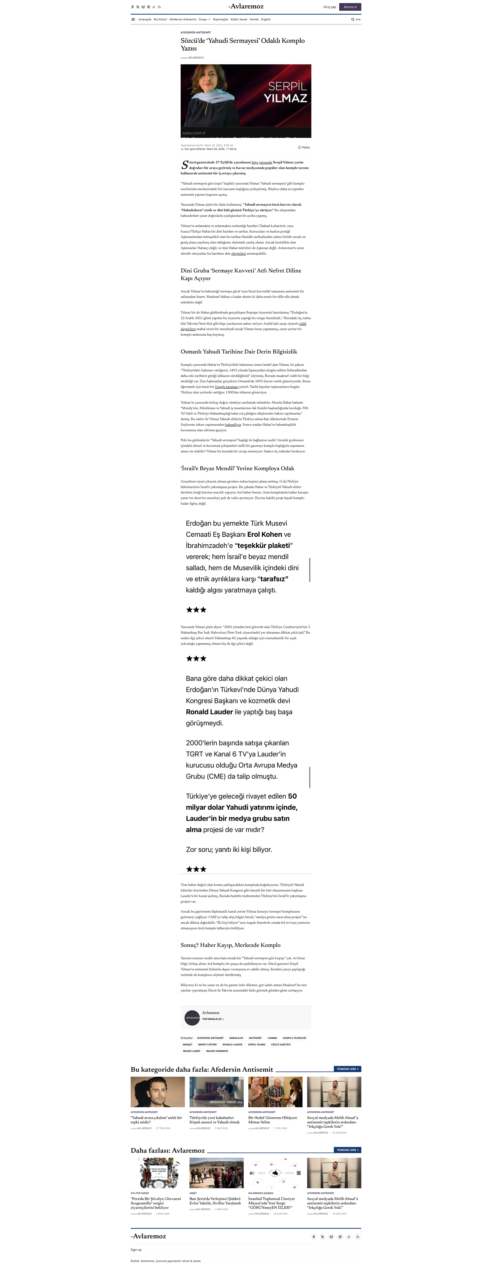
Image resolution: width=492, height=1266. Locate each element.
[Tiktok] (154, 7)
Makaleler (236, 1038)
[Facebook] (132, 7)
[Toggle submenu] (209, 19)
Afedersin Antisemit (196, 32)
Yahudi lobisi (191, 1051)
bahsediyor (233, 425)
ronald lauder (232, 1044)
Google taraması (226, 387)
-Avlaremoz (147, 1261)
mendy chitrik (207, 1044)
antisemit (255, 1038)
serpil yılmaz (256, 1044)
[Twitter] (138, 7)
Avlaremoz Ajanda (260, 1193)
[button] (203, 19)
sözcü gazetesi (281, 1044)
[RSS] (159, 7)
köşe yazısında (262, 162)
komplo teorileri (294, 1038)
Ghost (186, 1261)
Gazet (196, 1261)
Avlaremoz (196, 57)
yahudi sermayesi (217, 1051)
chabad (272, 1038)
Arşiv (193, 1193)
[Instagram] (148, 7)
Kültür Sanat (140, 1193)
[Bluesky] (143, 7)
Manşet (187, 1044)
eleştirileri (238, 254)
